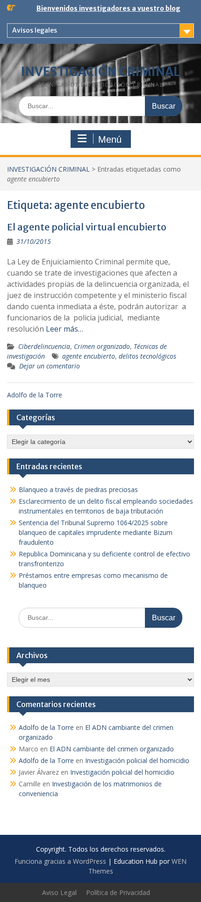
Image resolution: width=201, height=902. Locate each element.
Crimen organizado (102, 346)
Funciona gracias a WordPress (60, 861)
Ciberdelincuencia (44, 346)
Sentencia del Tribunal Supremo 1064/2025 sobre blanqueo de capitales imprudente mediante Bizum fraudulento (95, 532)
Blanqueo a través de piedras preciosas (78, 489)
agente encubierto (88, 356)
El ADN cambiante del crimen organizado (112, 748)
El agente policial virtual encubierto (86, 227)
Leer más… (64, 329)
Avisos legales (34, 30)
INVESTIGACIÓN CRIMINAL (100, 71)
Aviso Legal (59, 892)
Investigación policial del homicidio (137, 760)
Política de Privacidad (118, 892)
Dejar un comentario (49, 365)
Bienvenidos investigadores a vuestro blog (108, 8)
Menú (110, 139)
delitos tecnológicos (147, 356)
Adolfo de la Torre (34, 394)
